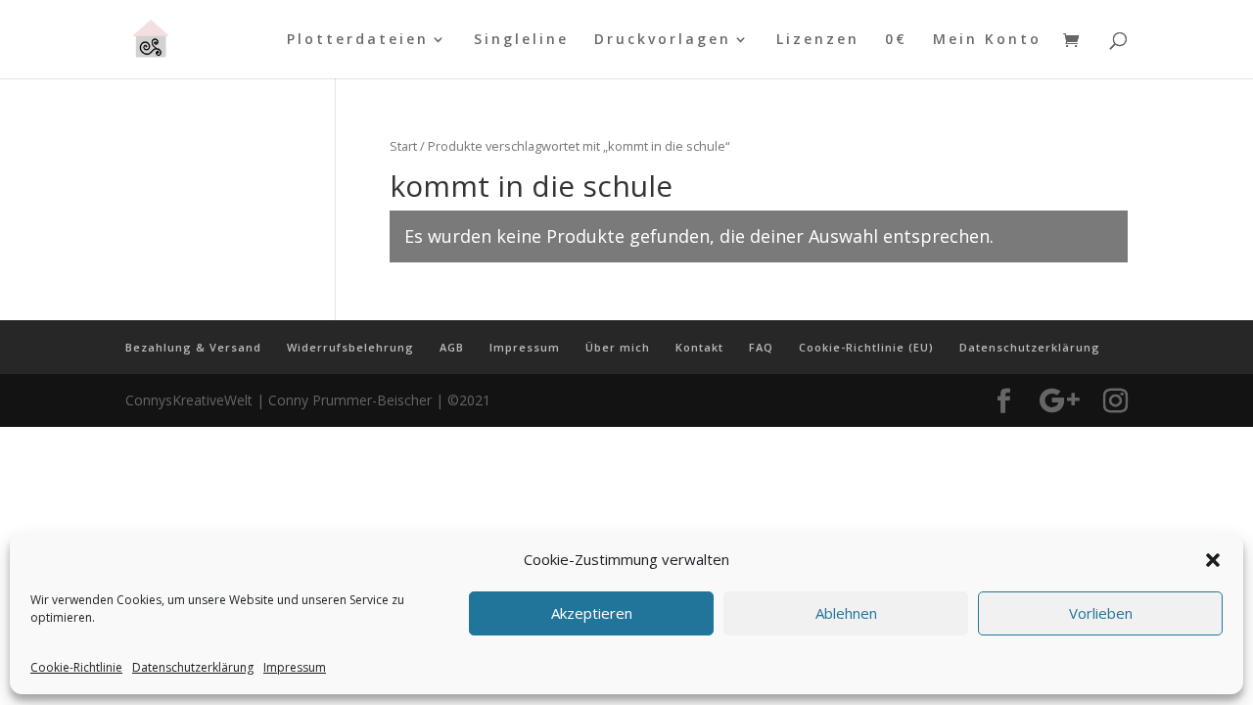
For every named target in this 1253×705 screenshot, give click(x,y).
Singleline (521, 40)
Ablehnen (846, 614)
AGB (452, 347)
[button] (1213, 560)
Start (403, 146)
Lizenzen (817, 40)
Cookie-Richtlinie (76, 667)
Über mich (617, 347)
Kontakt (699, 347)
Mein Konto (987, 40)
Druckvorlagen (662, 40)
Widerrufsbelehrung (350, 347)
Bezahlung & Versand (193, 347)
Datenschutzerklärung (193, 667)
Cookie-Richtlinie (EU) (866, 347)
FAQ (761, 347)
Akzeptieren (591, 614)
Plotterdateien (358, 40)
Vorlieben (1101, 614)
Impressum (294, 667)
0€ (896, 40)
